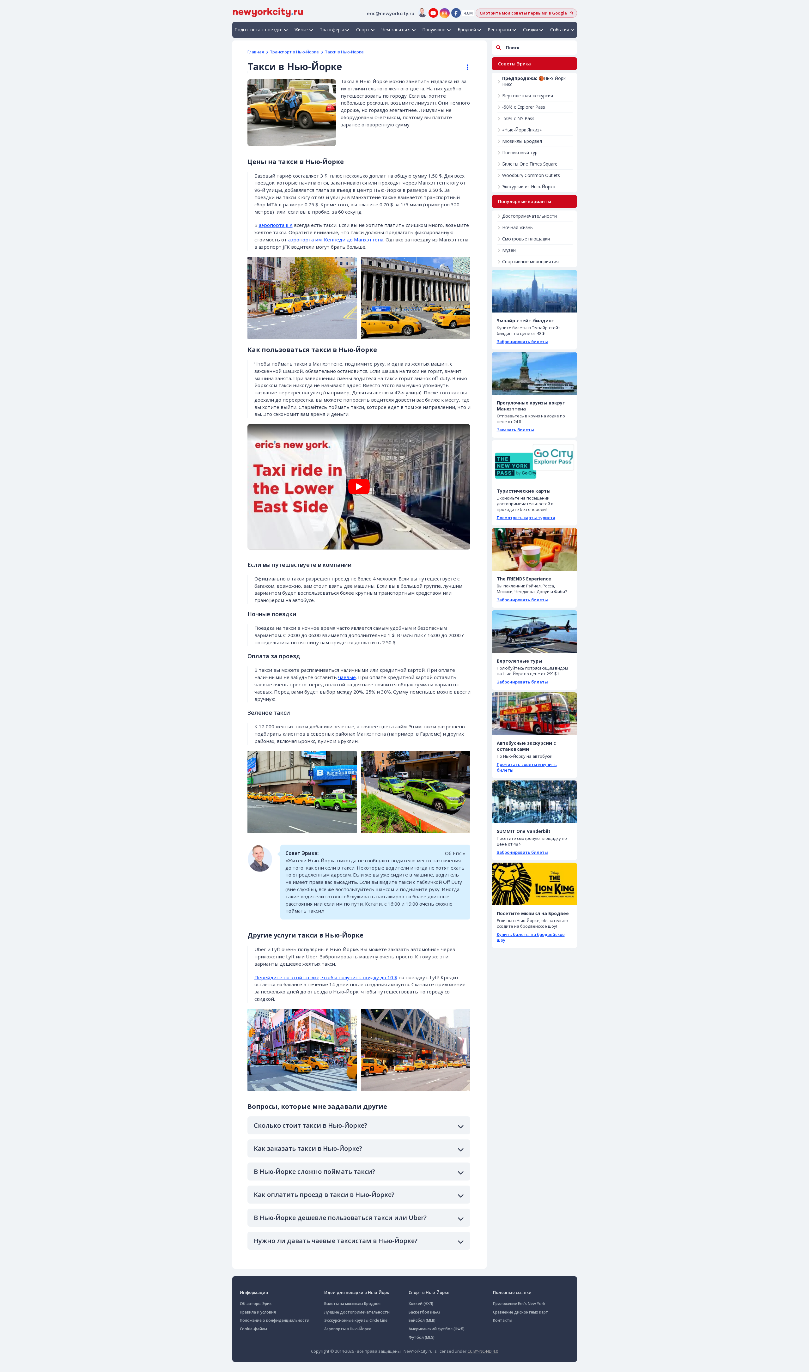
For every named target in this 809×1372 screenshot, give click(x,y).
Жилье (301, 30)
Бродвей (467, 30)
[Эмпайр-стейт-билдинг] (534, 291)
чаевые (347, 677)
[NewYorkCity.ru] (267, 12)
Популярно (434, 30)
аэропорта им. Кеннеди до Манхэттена (335, 239)
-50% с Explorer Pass (523, 107)
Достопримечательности (529, 216)
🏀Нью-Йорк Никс (534, 81)
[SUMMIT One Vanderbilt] (534, 801)
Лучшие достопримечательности (357, 1312)
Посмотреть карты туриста (526, 517)
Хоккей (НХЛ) (421, 1303)
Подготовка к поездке (259, 30)
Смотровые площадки (526, 239)
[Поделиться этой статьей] (464, 67)
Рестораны (499, 30)
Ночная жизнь (517, 227)
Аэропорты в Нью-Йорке (347, 1329)
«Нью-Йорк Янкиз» (522, 130)
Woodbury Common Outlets (531, 175)
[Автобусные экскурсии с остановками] (534, 713)
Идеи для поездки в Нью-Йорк (356, 1292)
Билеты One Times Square (529, 164)
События (559, 30)
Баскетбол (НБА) (424, 1312)
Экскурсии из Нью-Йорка (528, 187)
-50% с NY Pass (518, 118)
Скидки (530, 30)
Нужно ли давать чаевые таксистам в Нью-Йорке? (335, 1240)
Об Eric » (455, 853)
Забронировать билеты (522, 341)
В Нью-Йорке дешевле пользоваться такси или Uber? (340, 1217)
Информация (254, 1292)
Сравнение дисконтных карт (520, 1312)
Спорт (362, 30)
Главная (255, 52)
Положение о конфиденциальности (274, 1320)
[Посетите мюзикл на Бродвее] (534, 884)
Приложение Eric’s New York (519, 1303)
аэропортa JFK (276, 225)
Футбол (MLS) (422, 1337)
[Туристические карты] (534, 461)
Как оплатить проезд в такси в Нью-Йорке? (324, 1194)
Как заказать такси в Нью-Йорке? (308, 1148)
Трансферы (332, 30)
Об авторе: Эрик (256, 1303)
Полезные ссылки (512, 1292)
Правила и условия (258, 1312)
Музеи (509, 250)
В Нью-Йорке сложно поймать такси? (314, 1171)
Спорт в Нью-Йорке (429, 1292)
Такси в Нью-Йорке (344, 52)
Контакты (502, 1320)
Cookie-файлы (253, 1329)
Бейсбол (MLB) (422, 1320)
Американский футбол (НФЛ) (437, 1329)
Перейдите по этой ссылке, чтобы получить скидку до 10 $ (325, 977)
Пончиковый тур (520, 152)
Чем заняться (396, 30)
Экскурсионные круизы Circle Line (355, 1320)
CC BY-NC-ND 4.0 (482, 1351)
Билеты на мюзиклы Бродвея (352, 1303)
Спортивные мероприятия (530, 261)
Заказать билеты (515, 430)
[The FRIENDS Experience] (534, 549)
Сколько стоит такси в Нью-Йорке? (310, 1125)
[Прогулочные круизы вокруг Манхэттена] (534, 373)
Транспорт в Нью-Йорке (294, 52)
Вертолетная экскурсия (527, 96)
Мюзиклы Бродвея (522, 141)
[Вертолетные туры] (534, 631)
